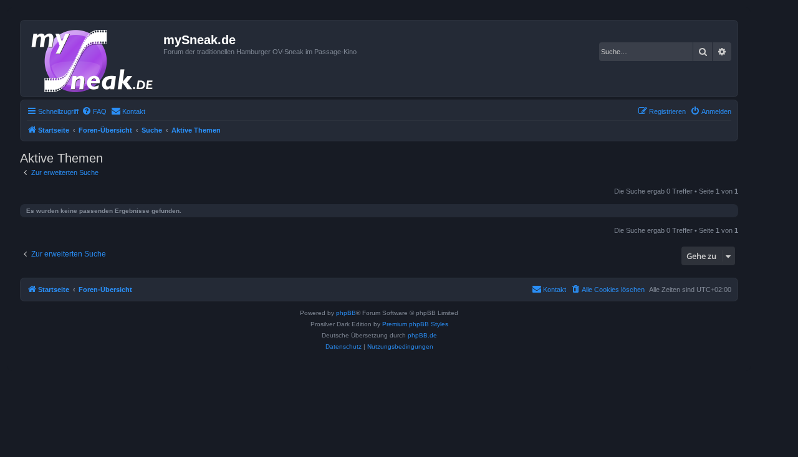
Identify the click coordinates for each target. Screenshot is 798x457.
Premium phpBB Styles (415, 324)
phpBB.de (422, 335)
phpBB (346, 312)
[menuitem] (94, 111)
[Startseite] (93, 58)
